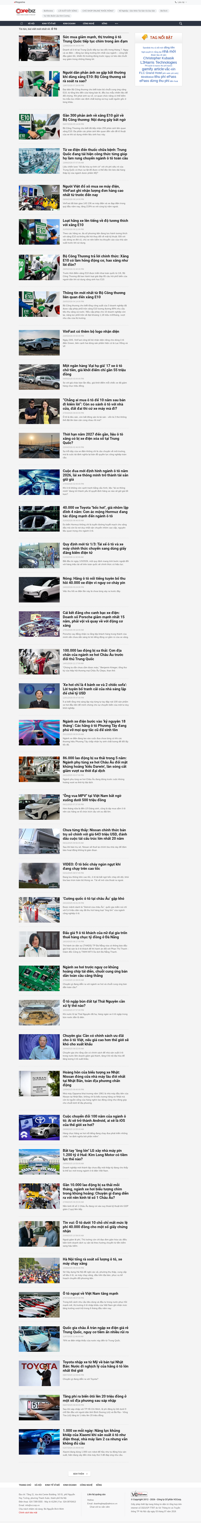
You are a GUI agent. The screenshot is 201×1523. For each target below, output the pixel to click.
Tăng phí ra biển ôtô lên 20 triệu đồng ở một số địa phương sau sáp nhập (94, 1398)
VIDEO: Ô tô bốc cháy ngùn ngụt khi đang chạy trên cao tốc (92, 866)
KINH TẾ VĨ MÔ (49, 23)
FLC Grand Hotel (150, 73)
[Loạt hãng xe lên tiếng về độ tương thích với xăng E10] (41, 232)
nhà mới (169, 51)
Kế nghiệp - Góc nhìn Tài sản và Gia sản (137, 11)
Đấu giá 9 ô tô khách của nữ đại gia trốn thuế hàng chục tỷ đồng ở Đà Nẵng (95, 935)
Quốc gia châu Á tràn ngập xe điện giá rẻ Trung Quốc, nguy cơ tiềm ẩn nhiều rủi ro (96, 1330)
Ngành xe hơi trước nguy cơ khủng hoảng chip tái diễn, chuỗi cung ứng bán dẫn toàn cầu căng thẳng (95, 971)
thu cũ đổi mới (157, 48)
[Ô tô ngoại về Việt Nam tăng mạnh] (41, 1305)
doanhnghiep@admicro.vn (105, 1503)
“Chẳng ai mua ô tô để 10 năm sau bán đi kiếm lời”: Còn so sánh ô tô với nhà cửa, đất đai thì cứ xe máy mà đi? (94, 404)
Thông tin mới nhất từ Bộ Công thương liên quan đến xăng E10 (94, 295)
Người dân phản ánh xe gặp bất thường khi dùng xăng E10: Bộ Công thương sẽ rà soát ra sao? (94, 76)
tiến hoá (174, 81)
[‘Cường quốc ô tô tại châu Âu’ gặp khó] (41, 910)
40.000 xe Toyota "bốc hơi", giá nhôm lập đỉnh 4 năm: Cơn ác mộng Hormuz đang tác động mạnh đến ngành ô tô (95, 511)
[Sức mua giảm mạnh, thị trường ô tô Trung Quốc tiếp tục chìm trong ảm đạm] (41, 48)
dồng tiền (169, 47)
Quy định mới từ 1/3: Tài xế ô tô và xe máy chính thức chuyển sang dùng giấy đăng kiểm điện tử (94, 548)
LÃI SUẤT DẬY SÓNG (67, 11)
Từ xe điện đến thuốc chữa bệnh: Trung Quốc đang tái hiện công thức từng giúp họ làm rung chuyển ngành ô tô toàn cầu (95, 154)
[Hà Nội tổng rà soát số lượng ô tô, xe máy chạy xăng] (41, 1270)
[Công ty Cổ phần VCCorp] (139, 1493)
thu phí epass (166, 66)
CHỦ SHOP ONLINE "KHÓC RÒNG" (98, 11)
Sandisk (147, 47)
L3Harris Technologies (158, 62)
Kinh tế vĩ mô (52, 1485)
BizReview (48, 11)
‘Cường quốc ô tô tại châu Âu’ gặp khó (93, 898)
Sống (99, 1485)
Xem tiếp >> (73, 1472)
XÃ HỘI (31, 23)
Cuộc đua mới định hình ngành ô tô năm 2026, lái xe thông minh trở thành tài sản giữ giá (95, 475)
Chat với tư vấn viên (99, 1507)
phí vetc (167, 73)
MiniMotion (147, 76)
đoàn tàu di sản (158, 55)
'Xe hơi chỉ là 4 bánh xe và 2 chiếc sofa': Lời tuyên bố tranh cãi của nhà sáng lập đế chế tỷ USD (95, 689)
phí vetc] (174, 73)
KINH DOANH (69, 23)
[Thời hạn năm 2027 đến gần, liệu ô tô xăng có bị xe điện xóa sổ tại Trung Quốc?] (41, 445)
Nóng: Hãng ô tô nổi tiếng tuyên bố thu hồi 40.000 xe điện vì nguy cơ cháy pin (94, 580)
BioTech (163, 11)
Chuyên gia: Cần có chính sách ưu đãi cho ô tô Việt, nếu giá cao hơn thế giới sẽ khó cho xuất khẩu (96, 1040)
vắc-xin (170, 69)
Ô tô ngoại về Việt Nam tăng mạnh (90, 1293)
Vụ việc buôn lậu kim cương (57, 16)
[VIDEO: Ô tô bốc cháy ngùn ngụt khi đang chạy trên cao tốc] (41, 875)
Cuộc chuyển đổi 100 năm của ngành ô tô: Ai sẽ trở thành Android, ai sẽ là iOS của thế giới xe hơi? (94, 1120)
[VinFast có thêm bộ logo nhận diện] (41, 342)
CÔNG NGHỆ (88, 23)
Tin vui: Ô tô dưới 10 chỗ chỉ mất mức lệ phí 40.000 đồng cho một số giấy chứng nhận (95, 1227)
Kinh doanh (69, 1485)
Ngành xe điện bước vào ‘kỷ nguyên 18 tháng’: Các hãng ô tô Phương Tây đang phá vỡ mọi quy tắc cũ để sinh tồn (94, 725)
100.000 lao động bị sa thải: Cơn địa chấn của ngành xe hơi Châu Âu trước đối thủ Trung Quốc (93, 654)
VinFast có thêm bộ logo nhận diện (91, 331)
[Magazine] (19, 2)
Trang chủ (25, 1485)
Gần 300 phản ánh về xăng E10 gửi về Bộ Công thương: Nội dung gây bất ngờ (94, 117)
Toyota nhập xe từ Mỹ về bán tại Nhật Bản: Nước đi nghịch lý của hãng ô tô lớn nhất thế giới (95, 1366)
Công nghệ (86, 1485)
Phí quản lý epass (152, 66)
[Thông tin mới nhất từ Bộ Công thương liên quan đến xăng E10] (41, 304)
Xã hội (38, 1485)
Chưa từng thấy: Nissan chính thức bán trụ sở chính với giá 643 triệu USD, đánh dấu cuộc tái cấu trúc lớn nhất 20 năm (95, 834)
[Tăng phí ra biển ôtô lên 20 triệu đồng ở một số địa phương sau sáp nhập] (41, 1407)
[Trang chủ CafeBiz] (21, 23)
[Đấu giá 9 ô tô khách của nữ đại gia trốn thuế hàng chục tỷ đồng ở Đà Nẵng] (41, 944)
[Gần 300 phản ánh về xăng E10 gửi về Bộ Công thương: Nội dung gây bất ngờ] (41, 126)
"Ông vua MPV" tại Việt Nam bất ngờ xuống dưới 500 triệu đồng (92, 798)
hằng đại (158, 52)
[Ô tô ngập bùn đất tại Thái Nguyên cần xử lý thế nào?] (41, 1012)
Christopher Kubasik (158, 58)
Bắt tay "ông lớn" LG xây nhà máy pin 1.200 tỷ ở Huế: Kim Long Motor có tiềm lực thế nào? (95, 1154)
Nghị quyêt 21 (147, 52)
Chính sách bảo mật (28, 1512)
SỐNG (104, 23)
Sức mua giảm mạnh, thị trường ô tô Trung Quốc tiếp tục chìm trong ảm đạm (95, 39)
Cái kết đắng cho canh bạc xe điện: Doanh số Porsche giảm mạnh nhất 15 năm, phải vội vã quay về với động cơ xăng (94, 619)
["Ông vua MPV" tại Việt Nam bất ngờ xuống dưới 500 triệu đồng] (41, 807)
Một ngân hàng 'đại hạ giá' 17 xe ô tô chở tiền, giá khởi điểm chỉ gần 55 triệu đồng (94, 370)
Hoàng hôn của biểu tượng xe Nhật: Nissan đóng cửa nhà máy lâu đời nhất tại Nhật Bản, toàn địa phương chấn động (94, 1078)
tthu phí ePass (165, 77)
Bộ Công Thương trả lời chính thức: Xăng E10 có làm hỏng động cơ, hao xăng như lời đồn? (96, 260)
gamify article (153, 69)
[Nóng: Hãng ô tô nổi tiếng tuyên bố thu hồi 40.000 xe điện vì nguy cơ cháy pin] (41, 589)
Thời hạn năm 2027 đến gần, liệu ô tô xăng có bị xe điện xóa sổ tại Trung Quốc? (93, 438)
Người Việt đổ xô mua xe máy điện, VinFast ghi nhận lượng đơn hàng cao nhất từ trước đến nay (93, 190)
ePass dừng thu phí (154, 81)
